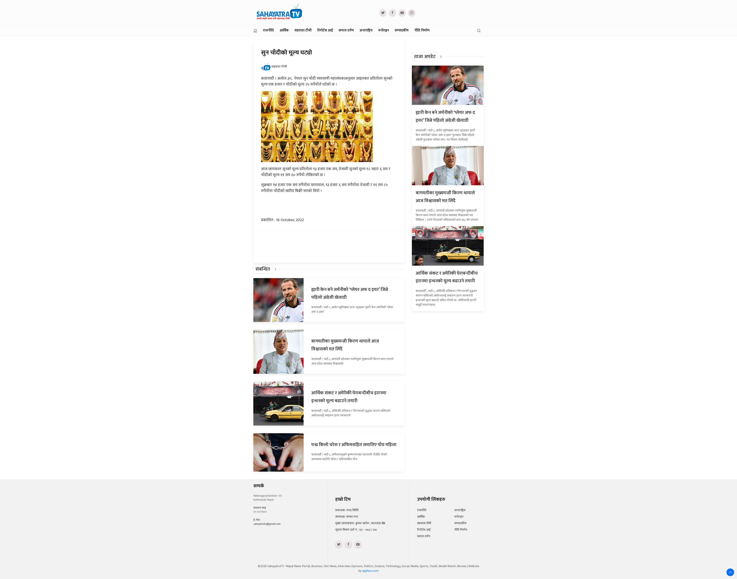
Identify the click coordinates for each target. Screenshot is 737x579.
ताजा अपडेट (424, 57)
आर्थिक (284, 30)
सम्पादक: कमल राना (346, 516)
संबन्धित (262, 269)
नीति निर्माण (422, 30)
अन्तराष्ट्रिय (366, 30)
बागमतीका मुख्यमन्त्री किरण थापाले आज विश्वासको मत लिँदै (445, 197)
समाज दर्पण (346, 30)
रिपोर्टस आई (325, 30)
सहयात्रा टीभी (302, 30)
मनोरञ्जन (383, 30)
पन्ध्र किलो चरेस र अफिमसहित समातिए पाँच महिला (354, 445)
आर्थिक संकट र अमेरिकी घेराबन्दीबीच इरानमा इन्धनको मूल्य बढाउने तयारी (348, 397)
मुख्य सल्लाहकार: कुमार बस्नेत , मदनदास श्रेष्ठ (360, 523)
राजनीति (268, 30)
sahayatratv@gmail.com (267, 524)
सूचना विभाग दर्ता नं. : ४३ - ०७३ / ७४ (356, 529)
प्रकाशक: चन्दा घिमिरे (347, 510)
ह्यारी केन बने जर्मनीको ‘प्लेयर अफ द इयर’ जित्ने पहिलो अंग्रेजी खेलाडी (445, 116)
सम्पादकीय (402, 30)
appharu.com (370, 570)
